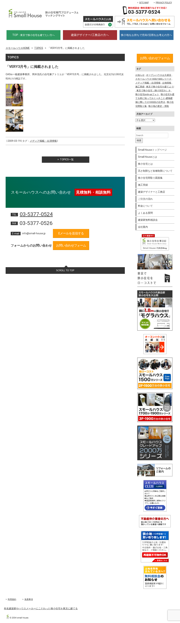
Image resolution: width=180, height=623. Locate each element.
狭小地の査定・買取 (158, 106)
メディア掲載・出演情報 (43, 140)
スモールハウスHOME (18, 48)
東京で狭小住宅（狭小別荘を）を (153, 90)
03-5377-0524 (36, 214)
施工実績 (139, 86)
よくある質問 (145, 212)
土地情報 (166, 82)
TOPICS (38, 48)
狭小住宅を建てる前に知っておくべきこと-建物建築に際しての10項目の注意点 (154, 98)
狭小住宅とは (145, 163)
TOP (33, 35)
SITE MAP (144, 2)
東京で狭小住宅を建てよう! (160, 86)
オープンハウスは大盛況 (158, 75)
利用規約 (12, 599)
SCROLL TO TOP (65, 270)
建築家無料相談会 (148, 219)
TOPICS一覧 (67, 159)
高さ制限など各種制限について (155, 170)
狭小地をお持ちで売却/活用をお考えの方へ (146, 35)
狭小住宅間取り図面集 (150, 177)
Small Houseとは (147, 156)
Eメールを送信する (71, 233)
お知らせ (139, 75)
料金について (145, 205)
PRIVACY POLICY (164, 2)
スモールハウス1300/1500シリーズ (153, 79)
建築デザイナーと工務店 (151, 191)
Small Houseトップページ (152, 149)
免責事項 (28, 599)
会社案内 (143, 226)
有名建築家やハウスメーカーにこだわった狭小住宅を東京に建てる (41, 608)
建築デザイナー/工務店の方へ (90, 35)
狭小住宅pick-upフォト (147, 94)
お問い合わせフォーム (71, 245)
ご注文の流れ (145, 198)
